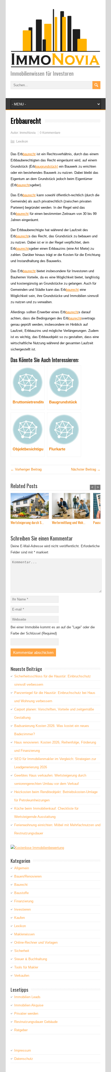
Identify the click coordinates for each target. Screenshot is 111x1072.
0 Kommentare (50, 133)
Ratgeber (21, 1030)
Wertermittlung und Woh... (68, 522)
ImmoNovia (28, 133)
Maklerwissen (24, 934)
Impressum (22, 1050)
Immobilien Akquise (28, 1005)
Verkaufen (21, 975)
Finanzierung (23, 901)
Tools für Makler (26, 967)
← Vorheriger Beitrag (26, 469)
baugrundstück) (46, 166)
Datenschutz (23, 1059)
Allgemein (21, 868)
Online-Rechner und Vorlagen (36, 942)
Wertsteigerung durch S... (27, 522)
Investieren (22, 909)
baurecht (29, 154)
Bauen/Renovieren (28, 876)
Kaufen (19, 918)
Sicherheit (21, 951)
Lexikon (22, 141)
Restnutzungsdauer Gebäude (36, 1022)
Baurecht (21, 885)
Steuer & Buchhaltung (30, 959)
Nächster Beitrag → (85, 469)
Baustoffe (21, 893)
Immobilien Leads (27, 997)
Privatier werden (26, 1013)
